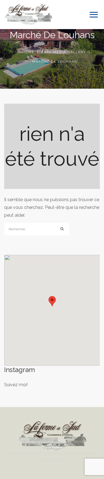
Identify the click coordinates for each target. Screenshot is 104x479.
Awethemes (51, 459)
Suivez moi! (16, 384)
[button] (52, 305)
